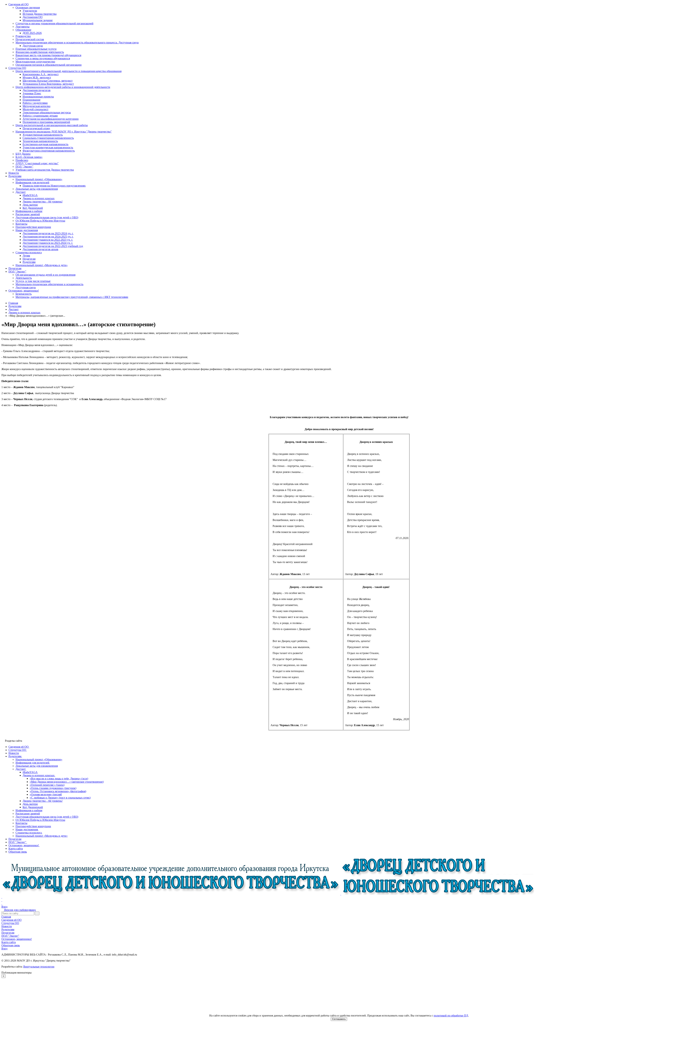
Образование (23, 29)
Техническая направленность (40, 141)
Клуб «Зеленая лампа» (29, 157)
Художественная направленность (43, 134)
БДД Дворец (23, 153)
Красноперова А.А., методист (41, 74)
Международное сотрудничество (35, 61)
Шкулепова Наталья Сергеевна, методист (48, 80)
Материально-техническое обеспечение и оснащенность (49, 284)
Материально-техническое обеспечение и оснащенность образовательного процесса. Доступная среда (77, 42)
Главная (6, 916)
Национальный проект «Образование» (39, 179)
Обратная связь (10, 945)
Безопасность (24, 293)
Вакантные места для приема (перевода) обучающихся (48, 55)
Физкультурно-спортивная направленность (49, 150)
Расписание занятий (28, 214)
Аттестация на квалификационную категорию (51, 118)
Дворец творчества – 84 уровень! (43, 201)
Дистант (21, 192)
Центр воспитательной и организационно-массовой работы (52, 125)
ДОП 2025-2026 (32, 32)
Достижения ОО (33, 17)
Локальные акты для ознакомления (37, 188)
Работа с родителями (35, 102)
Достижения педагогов (36, 90)
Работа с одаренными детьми (40, 115)
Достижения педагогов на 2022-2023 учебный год (53, 246)
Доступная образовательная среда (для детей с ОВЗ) (47, 217)
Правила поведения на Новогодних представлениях (54, 185)
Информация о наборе (29, 211)
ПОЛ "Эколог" (24, 166)
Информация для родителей (32, 182)
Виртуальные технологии (38, 966)
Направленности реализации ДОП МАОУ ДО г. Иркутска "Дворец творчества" (64, 131)
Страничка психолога (29, 252)
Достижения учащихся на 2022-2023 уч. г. (48, 239)
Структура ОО (17, 67)
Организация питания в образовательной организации (49, 64)
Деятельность (24, 277)
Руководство (23, 36)
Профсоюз (22, 160)
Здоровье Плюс (32, 93)
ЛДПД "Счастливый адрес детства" (37, 163)
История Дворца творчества (39, 13)
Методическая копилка (36, 106)
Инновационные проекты (38, 96)
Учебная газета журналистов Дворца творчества (45, 169)
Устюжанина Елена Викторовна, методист (48, 83)
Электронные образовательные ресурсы (47, 112)
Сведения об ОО (18, 4)
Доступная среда (33, 45)
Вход (4, 906)
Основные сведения (28, 7)
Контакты (21, 223)
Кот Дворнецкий (33, 207)
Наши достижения (27, 230)
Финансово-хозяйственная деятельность (40, 52)
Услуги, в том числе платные (33, 281)
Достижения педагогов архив (40, 249)
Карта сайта (8, 942)
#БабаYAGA (30, 195)
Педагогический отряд (36, 128)
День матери (30, 204)
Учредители (30, 10)
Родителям (14, 176)
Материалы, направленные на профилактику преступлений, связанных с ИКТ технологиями (72, 296)
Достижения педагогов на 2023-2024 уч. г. (48, 233)
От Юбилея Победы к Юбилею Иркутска (40, 220)
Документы (22, 26)
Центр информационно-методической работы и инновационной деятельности (63, 87)
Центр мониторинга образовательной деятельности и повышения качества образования (68, 71)
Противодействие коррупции (33, 226)
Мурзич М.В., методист (37, 77)
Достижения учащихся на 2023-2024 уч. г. (48, 242)
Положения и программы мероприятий (46, 122)
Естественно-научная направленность (45, 144)
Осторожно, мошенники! (23, 290)
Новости (13, 172)
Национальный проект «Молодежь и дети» (42, 265)
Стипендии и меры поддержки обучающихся (43, 58)
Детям (26, 255)
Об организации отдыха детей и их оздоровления (45, 274)
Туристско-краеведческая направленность (48, 147)
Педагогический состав (30, 39)
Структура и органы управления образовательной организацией (54, 23)
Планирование (31, 99)
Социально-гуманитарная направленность (48, 137)
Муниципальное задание (38, 20)
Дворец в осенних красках (39, 198)
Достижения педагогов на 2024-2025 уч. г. (48, 236)
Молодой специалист (35, 109)
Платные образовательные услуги (36, 48)
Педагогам (29, 258)
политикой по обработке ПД (451, 1015)
